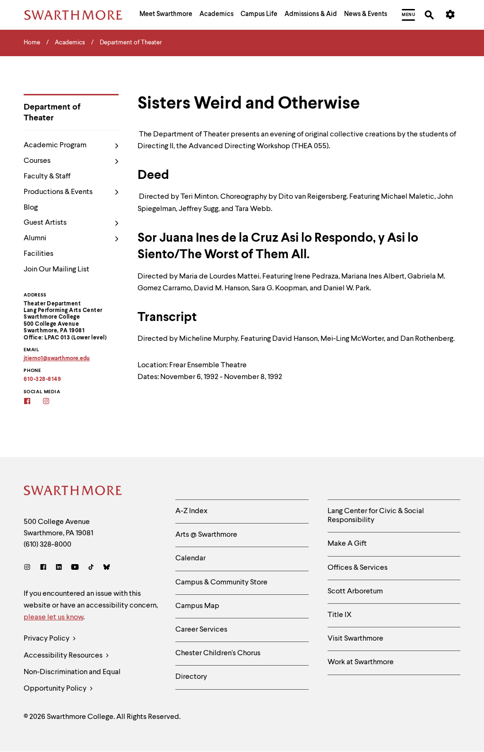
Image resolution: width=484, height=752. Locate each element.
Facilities (38, 254)
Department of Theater (52, 112)
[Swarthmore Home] (73, 492)
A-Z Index (191, 511)
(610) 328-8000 (47, 545)
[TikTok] (91, 568)
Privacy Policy (47, 638)
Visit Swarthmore (355, 638)
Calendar (190, 558)
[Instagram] (29, 568)
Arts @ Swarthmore (206, 535)
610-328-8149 (42, 379)
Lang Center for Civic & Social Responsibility (376, 515)
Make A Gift (347, 544)
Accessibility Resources (64, 655)
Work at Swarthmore (361, 662)
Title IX (340, 615)
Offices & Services (358, 568)
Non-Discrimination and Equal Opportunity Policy (72, 680)
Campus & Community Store (221, 582)
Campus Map (197, 606)
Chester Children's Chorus (217, 653)
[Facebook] (43, 568)
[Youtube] (75, 568)
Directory (191, 677)
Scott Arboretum (355, 591)
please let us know (53, 617)
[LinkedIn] (59, 568)
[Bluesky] (106, 568)
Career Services (201, 630)
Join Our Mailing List (56, 269)
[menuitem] (165, 15)
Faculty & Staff (47, 176)
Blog (31, 207)
